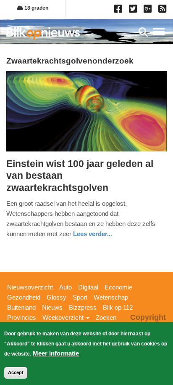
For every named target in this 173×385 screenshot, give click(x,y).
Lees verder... (92, 233)
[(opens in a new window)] (119, 10)
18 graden (35, 8)
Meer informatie (56, 353)
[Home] (43, 33)
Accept (16, 372)
